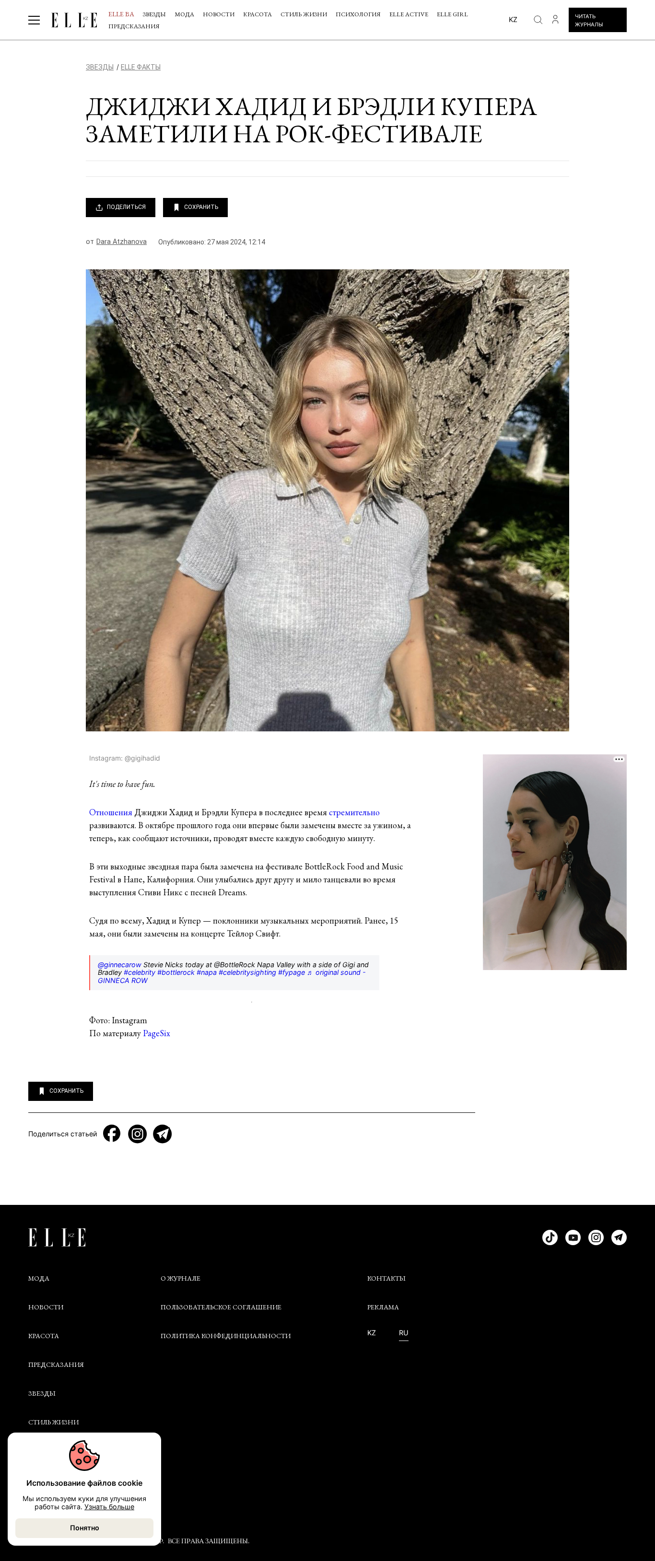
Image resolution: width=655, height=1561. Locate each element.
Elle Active (408, 14)
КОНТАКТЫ (386, 1278)
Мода (184, 14)
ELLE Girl (452, 14)
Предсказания (134, 26)
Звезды (154, 14)
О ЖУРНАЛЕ (180, 1278)
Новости (218, 14)
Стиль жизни (304, 14)
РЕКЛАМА (383, 1307)
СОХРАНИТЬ (201, 207)
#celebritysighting (247, 972)
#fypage (291, 972)
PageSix (156, 1033)
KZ (371, 1333)
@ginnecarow (119, 964)
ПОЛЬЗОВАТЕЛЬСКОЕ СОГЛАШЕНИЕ (221, 1307)
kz (513, 19)
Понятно (84, 1528)
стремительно (354, 812)
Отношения (110, 812)
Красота (257, 14)
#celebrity (139, 972)
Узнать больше (109, 1507)
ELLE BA (121, 14)
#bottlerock (176, 972)
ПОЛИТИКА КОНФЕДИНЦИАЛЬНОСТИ (226, 1335)
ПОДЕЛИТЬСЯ (126, 207)
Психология (358, 14)
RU (404, 1333)
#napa (207, 972)
